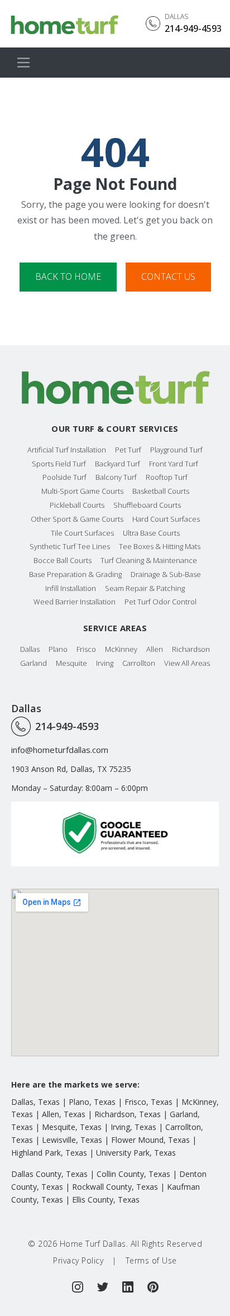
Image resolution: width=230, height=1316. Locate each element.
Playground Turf (176, 450)
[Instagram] (77, 1287)
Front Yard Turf (173, 464)
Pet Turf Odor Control (160, 602)
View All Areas (187, 663)
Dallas (30, 649)
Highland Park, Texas (49, 1152)
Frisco (86, 649)
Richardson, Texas (127, 1114)
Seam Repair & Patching (145, 588)
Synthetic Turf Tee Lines (70, 546)
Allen (154, 649)
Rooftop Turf (167, 477)
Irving (104, 663)
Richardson (191, 649)
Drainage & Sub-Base (166, 574)
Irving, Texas (133, 1127)
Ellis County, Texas (106, 1199)
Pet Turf (128, 450)
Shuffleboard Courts (147, 505)
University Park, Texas (136, 1152)
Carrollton (138, 663)
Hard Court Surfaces (166, 519)
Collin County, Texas (133, 1174)
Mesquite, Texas (72, 1127)
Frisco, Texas (148, 1101)
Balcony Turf (116, 477)
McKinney (121, 649)
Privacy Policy (78, 1260)
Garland (33, 663)
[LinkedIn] (128, 1287)
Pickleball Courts (77, 505)
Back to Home (68, 276)
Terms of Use (151, 1260)
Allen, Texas (63, 1114)
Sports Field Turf (59, 464)
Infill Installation (70, 588)
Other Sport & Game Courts (77, 519)
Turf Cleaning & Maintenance (148, 560)
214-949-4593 (67, 726)
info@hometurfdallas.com (59, 749)
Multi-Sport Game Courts (82, 491)
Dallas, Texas (35, 1101)
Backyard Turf (117, 464)
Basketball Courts (160, 491)
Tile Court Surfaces (82, 533)
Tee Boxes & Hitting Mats (159, 546)
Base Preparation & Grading (75, 574)
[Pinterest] (153, 1287)
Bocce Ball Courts (62, 560)
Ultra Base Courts (151, 533)
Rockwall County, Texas (115, 1186)
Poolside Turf (64, 477)
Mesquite (71, 663)
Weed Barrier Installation (74, 602)
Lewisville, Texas (72, 1139)
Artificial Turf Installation (66, 450)
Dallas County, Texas (49, 1174)
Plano (58, 649)
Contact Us (168, 276)
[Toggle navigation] (23, 62)
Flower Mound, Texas (150, 1139)
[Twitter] (103, 1287)
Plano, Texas (92, 1101)
